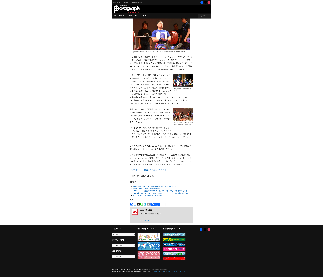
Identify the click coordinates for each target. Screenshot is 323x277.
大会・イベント (134, 16)
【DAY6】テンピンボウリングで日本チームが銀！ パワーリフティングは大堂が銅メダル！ (160, 193)
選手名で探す (116, 251)
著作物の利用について (137, 2)
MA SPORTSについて (171, 271)
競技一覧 (122, 16)
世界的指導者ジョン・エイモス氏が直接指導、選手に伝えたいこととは (154, 186)
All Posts (146, 220)
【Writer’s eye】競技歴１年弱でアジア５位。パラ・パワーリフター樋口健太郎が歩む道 (160, 191)
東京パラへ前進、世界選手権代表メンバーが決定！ (148, 195)
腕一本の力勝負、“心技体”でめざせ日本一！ (146, 188)
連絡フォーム (116, 2)
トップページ (181, 271)
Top (114, 16)
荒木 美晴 (149, 210)
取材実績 (126, 2)
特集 (144, 16)
